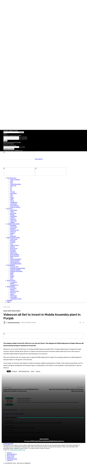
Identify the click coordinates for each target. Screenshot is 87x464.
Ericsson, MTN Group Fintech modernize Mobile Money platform (44, 441)
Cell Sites (12, 242)
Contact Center (14, 266)
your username (23, 137)
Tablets (12, 211)
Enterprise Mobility (15, 269)
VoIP (11, 199)
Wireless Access (14, 230)
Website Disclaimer (12, 458)
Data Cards (13, 213)
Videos (9, 302)
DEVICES (10, 208)
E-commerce (13, 282)
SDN (11, 182)
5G (11, 190)
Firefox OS (13, 219)
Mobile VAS (13, 253)
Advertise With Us (12, 454)
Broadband (13, 225)
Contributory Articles (15, 298)
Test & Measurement (15, 263)
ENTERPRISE (11, 265)
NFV (11, 181)
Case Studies (13, 297)
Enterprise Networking (16, 271)
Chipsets (12, 222)
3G (11, 187)
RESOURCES (11, 286)
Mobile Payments (44, 439)
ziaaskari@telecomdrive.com (17, 449)
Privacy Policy (11, 455)
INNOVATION (11, 280)
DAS (11, 243)
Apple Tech (13, 221)
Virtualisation (13, 202)
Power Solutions (14, 254)
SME (11, 274)
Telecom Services (15, 262)
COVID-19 (13, 288)
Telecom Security (15, 260)
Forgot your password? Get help (12, 142)
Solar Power (13, 204)
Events (12, 294)
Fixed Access (13, 248)
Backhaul (12, 240)
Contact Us (10, 460)
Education (9, 300)
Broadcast (13, 228)
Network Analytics (15, 207)
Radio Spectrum (14, 256)
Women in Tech (14, 291)
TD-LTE (12, 191)
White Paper (13, 295)
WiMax (12, 198)
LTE (11, 196)
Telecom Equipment (15, 259)
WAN (11, 277)
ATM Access (13, 239)
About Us (9, 452)
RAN (11, 257)
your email (22, 147)
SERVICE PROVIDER (13, 237)
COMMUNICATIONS (13, 224)
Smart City (13, 231)
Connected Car (14, 285)
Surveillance (13, 193)
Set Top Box (13, 227)
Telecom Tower (14, 245)
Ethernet (12, 247)
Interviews (13, 292)
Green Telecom (14, 205)
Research (12, 289)
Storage (12, 276)
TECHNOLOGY (11, 178)
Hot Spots (13, 250)
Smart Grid (13, 185)
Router (12, 272)
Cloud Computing (15, 179)
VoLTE (12, 201)
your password (23, 139)
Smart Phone (13, 210)
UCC (11, 279)
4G (11, 188)
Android (12, 217)
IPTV (11, 234)
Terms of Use (10, 457)
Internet (12, 283)
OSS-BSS (13, 251)
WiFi (11, 195)
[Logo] (19, 175)
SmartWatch (13, 216)
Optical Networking (15, 184)
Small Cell (13, 236)
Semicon (12, 233)
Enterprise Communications (17, 268)
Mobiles (12, 214)
